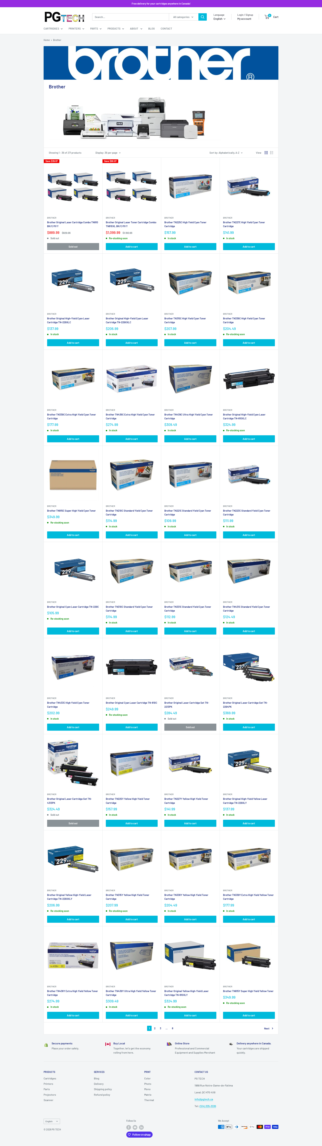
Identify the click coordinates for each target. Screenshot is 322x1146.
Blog (151, 28)
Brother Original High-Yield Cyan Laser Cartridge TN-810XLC (244, 416)
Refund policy (102, 1094)
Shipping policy (103, 1089)
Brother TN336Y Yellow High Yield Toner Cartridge (186, 896)
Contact (166, 28)
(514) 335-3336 (208, 1106)
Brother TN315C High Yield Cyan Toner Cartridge (185, 320)
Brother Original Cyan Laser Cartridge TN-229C (73, 606)
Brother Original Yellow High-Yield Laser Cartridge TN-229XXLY (69, 896)
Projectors (50, 1094)
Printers (75, 28)
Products (114, 28)
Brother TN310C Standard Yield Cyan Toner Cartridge (129, 608)
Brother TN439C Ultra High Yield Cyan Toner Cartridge (188, 416)
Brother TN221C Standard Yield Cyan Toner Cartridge (187, 512)
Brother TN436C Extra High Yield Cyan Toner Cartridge (130, 416)
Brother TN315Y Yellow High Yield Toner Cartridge (127, 896)
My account (244, 18)
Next (267, 1028)
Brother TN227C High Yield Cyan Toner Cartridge (244, 224)
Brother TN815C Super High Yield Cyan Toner (71, 510)
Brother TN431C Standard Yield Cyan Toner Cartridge (246, 608)
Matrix (147, 1094)
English (48, 1121)
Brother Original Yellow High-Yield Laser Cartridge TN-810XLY (186, 992)
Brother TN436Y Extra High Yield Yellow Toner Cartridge (72, 992)
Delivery (99, 1083)
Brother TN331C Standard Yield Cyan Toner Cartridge (187, 608)
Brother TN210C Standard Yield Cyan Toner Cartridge (129, 512)
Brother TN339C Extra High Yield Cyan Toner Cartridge (71, 416)
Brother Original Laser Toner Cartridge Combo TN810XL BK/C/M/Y (131, 224)
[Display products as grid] (266, 152)
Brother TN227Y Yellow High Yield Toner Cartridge (186, 800)
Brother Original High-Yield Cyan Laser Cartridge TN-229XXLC (127, 320)
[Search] (202, 17)
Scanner (48, 1100)
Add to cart (131, 246)
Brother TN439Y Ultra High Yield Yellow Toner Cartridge (131, 992)
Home (47, 40)
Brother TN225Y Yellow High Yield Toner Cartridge (128, 800)
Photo (147, 1083)
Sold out (73, 246)
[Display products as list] (271, 152)
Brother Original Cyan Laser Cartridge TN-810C (131, 702)
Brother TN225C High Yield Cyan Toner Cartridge (185, 224)
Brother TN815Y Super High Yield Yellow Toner (248, 991)
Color (147, 1078)
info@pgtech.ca (204, 1099)
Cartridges (51, 28)
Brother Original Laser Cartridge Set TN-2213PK (186, 704)
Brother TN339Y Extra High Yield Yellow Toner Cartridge (248, 896)
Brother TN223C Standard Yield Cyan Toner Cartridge (246, 512)
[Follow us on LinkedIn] (141, 1127)
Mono (147, 1089)
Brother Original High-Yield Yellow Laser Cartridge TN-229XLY (245, 800)
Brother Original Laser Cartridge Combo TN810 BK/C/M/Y (72, 224)
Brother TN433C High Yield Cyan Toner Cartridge (68, 704)
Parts (94, 28)
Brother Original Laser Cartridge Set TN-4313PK (69, 800)
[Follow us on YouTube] (135, 1127)
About (134, 28)
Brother (57, 40)
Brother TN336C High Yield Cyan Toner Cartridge (244, 320)
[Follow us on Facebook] (128, 1127)
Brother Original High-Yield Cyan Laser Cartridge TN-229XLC (68, 320)
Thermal (149, 1100)
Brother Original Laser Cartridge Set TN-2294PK (245, 704)
